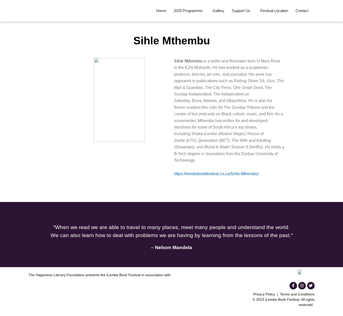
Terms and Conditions (297, 294)
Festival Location (274, 11)
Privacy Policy (264, 294)
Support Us (241, 11)
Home (161, 11)
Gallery (218, 11)
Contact (302, 11)
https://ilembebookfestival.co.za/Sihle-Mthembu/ (216, 174)
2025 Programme (188, 11)
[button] (189, 10)
